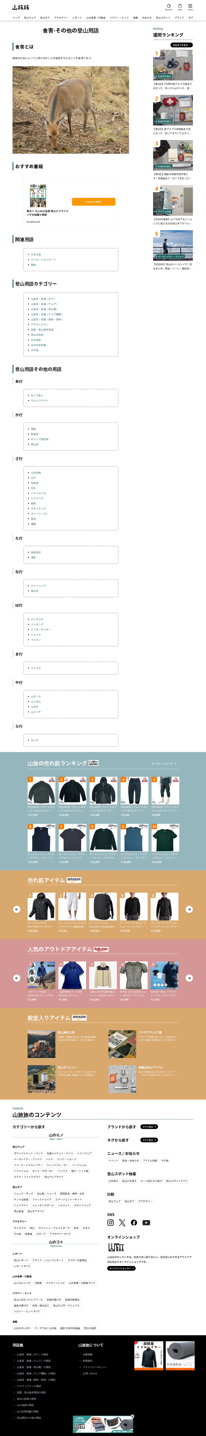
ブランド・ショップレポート (48, 1260)
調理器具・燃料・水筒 (72, 1193)
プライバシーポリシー (95, 1367)
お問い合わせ (90, 1373)
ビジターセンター (41, 629)
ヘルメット (64, 1205)
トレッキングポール (43, 1205)
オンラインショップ (162, 763)
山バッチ (36, 712)
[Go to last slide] (16, 909)
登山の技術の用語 (26, 1399)
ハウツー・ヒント (119, 17)
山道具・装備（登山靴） (45, 309)
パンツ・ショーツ (66, 1159)
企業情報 (87, 1354)
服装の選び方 (21, 1305)
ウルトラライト (40, 400)
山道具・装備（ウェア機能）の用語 (36, 1373)
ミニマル (36, 668)
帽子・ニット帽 (79, 1171)
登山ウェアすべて (53, 1176)
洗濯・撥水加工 (40, 1305)
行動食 (38, 1283)
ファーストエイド (41, 1199)
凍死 (33, 557)
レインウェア (84, 1153)
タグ (190, 17)
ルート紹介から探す (151, 1181)
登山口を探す (129, 1181)
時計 (32, 1228)
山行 (33, 477)
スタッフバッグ (82, 1205)
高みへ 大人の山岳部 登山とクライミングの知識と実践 (48, 212)
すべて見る (148, 1126)
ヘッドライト (21, 1205)
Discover (168, 9)
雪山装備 (19, 1211)
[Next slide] (189, 909)
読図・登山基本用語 (42, 329)
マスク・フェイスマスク (27, 1176)
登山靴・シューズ (46, 1193)
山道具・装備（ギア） (43, 299)
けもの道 (36, 254)
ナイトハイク (38, 585)
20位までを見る (180, 44)
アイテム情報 (150, 1160)
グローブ (41, 1234)
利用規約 (87, 1361)
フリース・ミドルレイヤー (28, 1165)
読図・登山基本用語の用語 (31, 1392)
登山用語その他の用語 (29, 1418)
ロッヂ (34, 740)
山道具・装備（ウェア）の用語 (34, 1361)
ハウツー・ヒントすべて (27, 1311)
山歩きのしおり (22, 1328)
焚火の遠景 (90, 1328)
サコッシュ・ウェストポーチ (54, 1228)
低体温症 (36, 552)
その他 (34, 350)
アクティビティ (39, 324)
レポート (77, 17)
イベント (113, 1160)
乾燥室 (34, 434)
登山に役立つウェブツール (28, 1299)
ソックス (63, 1171)
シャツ (49, 1159)
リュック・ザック (23, 1193)
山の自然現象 (38, 345)
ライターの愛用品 (77, 1260)
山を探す (113, 1181)
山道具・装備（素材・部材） (47, 319)
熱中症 (34, 591)
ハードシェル (79, 1165)
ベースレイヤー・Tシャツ (28, 1159)
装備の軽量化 (72, 1299)
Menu (190, 9)
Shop (180, 9)
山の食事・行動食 (96, 17)
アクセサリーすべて (60, 1234)
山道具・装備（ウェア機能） (47, 314)
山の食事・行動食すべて (82, 1283)
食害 (33, 503)
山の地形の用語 (25, 1405)
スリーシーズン (40, 513)
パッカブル (37, 619)
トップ (16, 17)
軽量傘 (28, 1234)
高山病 (34, 444)
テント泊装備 (21, 1199)
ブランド (179, 17)
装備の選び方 (54, 1299)
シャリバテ (37, 498)
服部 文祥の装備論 (70, 1328)
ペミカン (36, 639)
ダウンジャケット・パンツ (28, 1153)
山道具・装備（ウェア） (45, 304)
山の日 (34, 706)
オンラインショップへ (120, 1268)
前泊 (33, 518)
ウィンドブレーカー (57, 1165)
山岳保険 (36, 472)
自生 (33, 488)
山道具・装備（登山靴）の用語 (34, 1367)
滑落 (33, 429)
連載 (135, 17)
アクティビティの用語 (29, 1386)
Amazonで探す (94, 201)
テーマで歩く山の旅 (45, 1328)
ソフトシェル (21, 1171)
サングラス (20, 1228)
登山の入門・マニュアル (66, 1305)
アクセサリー (61, 17)
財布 (76, 1228)
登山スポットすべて (177, 1181)
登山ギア (45, 17)
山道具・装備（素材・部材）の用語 (36, 1380)
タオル (86, 1228)
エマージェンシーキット (68, 1199)
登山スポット (163, 17)
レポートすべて (22, 1266)
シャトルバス (38, 493)
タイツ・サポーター (43, 1171)
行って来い (37, 395)
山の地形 (36, 340)
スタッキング (38, 508)
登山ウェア (30, 17)
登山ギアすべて (35, 1211)
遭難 (33, 524)
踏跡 (33, 264)
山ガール (36, 696)
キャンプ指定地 (40, 439)
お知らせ (147, 17)
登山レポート (21, 1260)
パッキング (37, 624)
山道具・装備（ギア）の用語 (32, 1354)
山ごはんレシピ (22, 1283)
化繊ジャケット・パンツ (60, 1153)
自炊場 (34, 483)
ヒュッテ (36, 634)
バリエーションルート (43, 259)
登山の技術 (37, 334)
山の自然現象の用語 (28, 1411)
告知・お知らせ (130, 1160)
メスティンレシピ (55, 1283)
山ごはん (36, 701)
